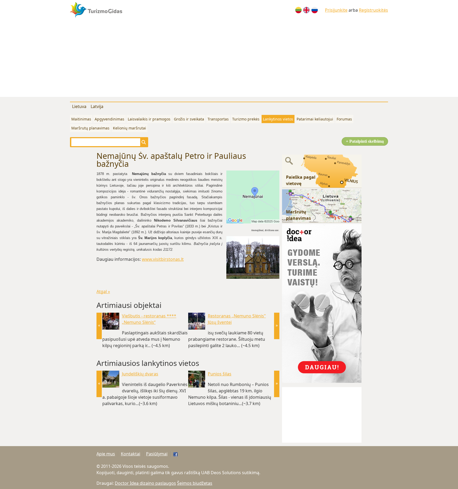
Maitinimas (81, 119)
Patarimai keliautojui (315, 119)
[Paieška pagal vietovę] (322, 171)
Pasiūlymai (157, 454)
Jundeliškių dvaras (140, 374)
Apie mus (105, 454)
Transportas (218, 119)
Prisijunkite (336, 10)
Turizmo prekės (245, 119)
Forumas (344, 119)
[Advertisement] (229, 60)
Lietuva (79, 106)
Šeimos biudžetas (194, 483)
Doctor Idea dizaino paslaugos (145, 483)
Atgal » (103, 291)
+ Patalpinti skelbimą (365, 141)
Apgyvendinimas (109, 119)
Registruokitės (373, 10)
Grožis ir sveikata (189, 119)
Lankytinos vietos (278, 119)
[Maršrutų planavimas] (322, 205)
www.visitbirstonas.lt (163, 259)
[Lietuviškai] (298, 10)
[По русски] (314, 10)
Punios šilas (219, 374)
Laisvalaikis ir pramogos (149, 119)
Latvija (97, 106)
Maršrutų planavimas (90, 128)
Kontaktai (130, 454)
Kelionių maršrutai (129, 128)
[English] (306, 10)
